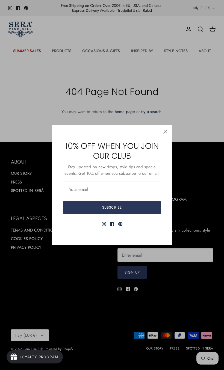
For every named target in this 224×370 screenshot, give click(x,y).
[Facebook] (112, 224)
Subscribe (112, 207)
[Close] (165, 132)
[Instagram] (104, 224)
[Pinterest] (120, 224)
